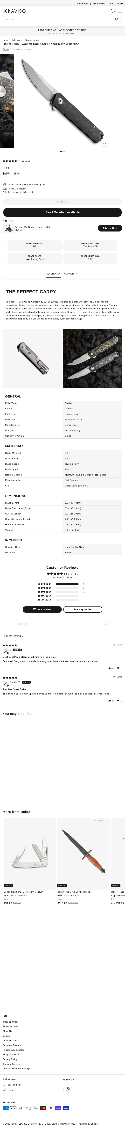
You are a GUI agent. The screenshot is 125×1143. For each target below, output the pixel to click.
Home (5, 40)
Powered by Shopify (88, 1124)
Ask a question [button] (83, 609)
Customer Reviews (12, 1045)
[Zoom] (105, 143)
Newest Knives (32, 40)
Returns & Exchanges (14, 1050)
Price (6, 167)
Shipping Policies (11, 1054)
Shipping (7, 192)
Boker (6, 49)
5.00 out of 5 (71, 574)
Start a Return (116, 3)
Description (53, 274)
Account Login (10, 1040)
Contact (6, 1036)
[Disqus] (62, 965)
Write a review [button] (42, 609)
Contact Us (82, 3)
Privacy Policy (10, 1059)
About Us (7, 1031)
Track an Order (10, 1022)
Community (70, 274)
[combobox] (62, 19)
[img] (10, 645)
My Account (99, 3)
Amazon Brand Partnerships (17, 1068)
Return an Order (11, 1026)
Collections (17, 40)
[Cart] (113, 11)
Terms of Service (11, 1064)
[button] (10, 161)
